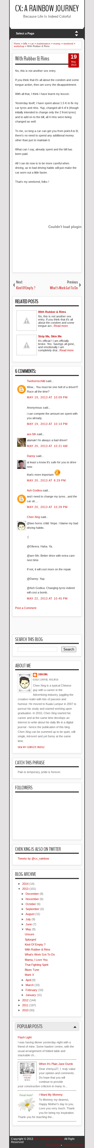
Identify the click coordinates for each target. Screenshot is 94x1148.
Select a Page (25, 33)
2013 (25, 888)
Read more (61, 325)
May (28, 929)
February (31, 990)
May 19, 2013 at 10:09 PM (47, 397)
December (32, 893)
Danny (31, 456)
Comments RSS (73, 1145)
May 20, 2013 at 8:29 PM (46, 480)
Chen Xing (33, 517)
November (32, 899)
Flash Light (25, 1037)
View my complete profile (31, 747)
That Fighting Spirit (36, 964)
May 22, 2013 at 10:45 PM (47, 598)
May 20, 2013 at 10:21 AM (47, 446)
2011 (25, 1005)
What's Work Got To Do (40, 954)
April (28, 980)
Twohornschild (36, 381)
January (31, 995)
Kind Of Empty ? (35, 944)
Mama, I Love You (36, 959)
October (31, 904)
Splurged (30, 939)
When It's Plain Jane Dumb (56, 1063)
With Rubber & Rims (32, 59)
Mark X (29, 974)
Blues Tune (32, 969)
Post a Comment (25, 607)
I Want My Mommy (51, 1094)
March (30, 985)
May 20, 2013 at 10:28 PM (47, 507)
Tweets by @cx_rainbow (33, 858)
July (28, 919)
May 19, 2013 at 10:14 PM (47, 423)
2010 (25, 1010)
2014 (25, 883)
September (32, 909)
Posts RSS (53, 1145)
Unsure (29, 934)
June (29, 924)
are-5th (31, 434)
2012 (25, 1000)
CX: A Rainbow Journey (47, 8)
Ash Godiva (34, 490)
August (30, 914)
